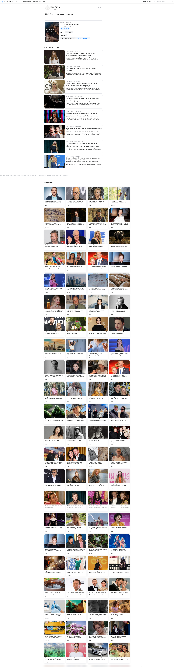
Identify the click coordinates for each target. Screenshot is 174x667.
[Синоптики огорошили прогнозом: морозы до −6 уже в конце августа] (119, 566)
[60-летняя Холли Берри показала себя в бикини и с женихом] (76, 392)
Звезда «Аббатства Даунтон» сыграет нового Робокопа (81, 69)
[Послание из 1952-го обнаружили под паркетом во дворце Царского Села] (54, 218)
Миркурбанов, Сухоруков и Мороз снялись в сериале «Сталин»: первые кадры (84, 129)
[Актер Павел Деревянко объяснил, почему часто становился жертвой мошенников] (76, 653)
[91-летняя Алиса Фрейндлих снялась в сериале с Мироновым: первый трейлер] (98, 218)
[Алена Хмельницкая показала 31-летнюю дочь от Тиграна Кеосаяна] (54, 370)
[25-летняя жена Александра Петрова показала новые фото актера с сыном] (76, 262)
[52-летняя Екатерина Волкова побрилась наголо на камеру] (119, 523)
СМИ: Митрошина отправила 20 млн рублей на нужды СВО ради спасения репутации (81, 54)
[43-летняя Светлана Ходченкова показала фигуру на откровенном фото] (54, 305)
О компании (6, 666)
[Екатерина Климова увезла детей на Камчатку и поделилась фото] (98, 327)
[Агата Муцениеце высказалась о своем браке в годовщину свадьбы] (119, 588)
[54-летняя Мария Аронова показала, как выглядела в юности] (119, 305)
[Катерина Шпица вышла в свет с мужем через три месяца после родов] (119, 218)
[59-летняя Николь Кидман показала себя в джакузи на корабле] (98, 479)
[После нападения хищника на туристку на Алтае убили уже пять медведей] (119, 240)
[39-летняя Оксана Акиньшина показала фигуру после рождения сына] (119, 457)
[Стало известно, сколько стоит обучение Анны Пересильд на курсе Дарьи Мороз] (119, 349)
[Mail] (2, 1)
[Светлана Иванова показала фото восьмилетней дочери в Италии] (98, 370)
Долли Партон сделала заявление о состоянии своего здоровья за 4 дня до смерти (81, 84)
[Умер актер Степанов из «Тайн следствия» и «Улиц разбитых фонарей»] (76, 414)
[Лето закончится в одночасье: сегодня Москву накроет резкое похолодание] (76, 284)
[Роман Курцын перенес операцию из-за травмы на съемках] (76, 501)
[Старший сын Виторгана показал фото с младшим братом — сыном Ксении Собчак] (98, 610)
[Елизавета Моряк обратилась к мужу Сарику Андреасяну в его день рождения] (119, 653)
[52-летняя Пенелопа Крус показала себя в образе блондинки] (54, 436)
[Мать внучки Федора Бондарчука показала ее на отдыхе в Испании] (54, 457)
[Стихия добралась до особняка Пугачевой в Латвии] (54, 284)
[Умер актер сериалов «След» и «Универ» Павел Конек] (119, 327)
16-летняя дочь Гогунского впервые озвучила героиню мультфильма (81, 144)
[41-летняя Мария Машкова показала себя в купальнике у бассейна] (76, 610)
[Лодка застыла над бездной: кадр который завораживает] (54, 653)
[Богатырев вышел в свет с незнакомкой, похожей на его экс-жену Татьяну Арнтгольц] (119, 392)
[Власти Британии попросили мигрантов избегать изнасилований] (54, 349)
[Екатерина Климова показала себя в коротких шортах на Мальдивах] (76, 349)
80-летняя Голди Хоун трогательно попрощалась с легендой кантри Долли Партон (83, 159)
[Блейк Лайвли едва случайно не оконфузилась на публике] (98, 392)
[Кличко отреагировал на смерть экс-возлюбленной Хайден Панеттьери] (98, 262)
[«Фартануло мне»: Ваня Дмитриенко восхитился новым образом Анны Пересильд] (54, 392)
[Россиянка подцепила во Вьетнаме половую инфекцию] (119, 197)
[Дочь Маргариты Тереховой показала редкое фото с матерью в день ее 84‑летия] (98, 631)
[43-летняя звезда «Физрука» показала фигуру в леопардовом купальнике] (98, 566)
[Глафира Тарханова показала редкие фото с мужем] (76, 479)
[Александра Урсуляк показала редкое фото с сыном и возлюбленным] (98, 305)
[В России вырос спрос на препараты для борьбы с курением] (98, 349)
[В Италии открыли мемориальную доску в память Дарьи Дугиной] (98, 284)
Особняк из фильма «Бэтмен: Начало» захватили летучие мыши (82, 99)
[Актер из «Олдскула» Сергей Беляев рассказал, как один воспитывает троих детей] (54, 262)
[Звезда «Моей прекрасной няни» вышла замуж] (54, 501)
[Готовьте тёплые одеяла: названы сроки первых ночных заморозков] (98, 544)
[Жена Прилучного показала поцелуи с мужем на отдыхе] (76, 457)
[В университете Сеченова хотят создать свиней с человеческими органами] (119, 284)
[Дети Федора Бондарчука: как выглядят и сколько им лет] (76, 197)
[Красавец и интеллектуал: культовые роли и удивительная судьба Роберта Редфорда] (76, 436)
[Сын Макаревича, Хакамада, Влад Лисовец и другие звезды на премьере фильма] (76, 218)
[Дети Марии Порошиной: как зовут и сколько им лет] (98, 197)
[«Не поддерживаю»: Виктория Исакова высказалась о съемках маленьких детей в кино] (119, 262)
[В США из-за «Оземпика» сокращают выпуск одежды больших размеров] (76, 566)
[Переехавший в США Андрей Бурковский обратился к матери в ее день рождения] (54, 197)
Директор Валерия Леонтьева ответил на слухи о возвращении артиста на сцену (82, 114)
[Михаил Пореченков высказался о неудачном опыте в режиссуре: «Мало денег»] (54, 479)
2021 (61, 26)
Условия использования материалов (157, 666)
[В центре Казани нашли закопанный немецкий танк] (98, 457)
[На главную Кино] (5, 1)
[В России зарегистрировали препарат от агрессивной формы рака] (54, 610)
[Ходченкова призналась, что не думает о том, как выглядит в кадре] (54, 523)
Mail (2, 666)
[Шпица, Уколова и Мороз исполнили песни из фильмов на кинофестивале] (98, 414)
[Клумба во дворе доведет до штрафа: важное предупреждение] (76, 327)
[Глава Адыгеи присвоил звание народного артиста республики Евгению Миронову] (76, 588)
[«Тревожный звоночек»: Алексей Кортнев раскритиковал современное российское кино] (76, 305)
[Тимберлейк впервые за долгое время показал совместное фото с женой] (98, 588)
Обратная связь (168, 666)
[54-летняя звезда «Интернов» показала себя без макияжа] (76, 523)
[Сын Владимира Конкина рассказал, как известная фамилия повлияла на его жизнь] (76, 240)
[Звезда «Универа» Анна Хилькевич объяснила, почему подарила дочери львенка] (119, 610)
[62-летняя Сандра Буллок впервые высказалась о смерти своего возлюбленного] (98, 501)
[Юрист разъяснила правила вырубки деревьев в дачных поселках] (54, 566)
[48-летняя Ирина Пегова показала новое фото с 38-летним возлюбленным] (54, 327)
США (70, 26)
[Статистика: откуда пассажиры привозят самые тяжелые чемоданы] (54, 631)
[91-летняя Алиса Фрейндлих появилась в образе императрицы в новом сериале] (119, 631)
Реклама (11, 666)
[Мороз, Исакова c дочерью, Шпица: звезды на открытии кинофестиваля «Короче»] (119, 436)
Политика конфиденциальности (142, 666)
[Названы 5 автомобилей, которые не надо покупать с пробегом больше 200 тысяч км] (98, 653)
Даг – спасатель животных (70, 24)
